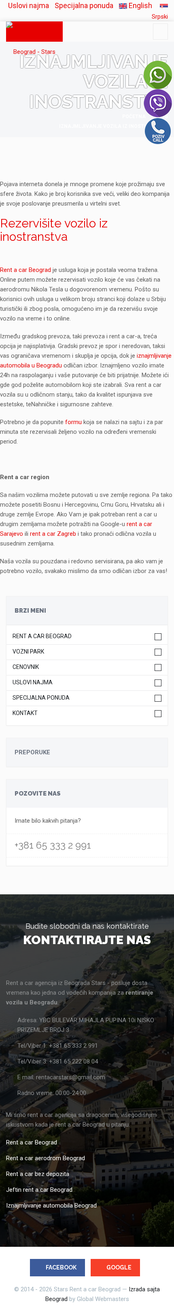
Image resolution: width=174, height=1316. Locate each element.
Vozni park (28, 652)
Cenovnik (26, 667)
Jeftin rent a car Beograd (39, 1189)
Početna (134, 116)
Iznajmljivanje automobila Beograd (51, 1205)
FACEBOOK (61, 1267)
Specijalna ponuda (84, 5)
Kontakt (25, 713)
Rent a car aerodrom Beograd (45, 1158)
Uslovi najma (28, 5)
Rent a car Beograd (25, 270)
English (139, 5)
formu (73, 422)
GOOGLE (119, 1267)
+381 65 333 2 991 (53, 845)
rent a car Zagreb (53, 533)
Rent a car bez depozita (37, 1174)
